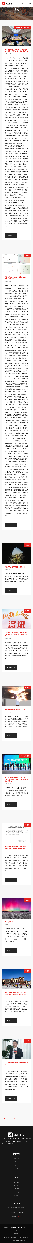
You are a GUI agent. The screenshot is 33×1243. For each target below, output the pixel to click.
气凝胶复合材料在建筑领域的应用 (15, 567)
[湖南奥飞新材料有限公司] (6, 3)
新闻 (16, 1168)
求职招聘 (16, 1189)
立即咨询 (19, 1217)
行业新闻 (27, 27)
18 (9, 1118)
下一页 (13, 1118)
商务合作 (16, 1192)
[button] (23, 3)
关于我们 (16, 1182)
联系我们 (16, 1195)
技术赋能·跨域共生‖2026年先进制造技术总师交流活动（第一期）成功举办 (16, 50)
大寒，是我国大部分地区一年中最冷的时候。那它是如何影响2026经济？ (16, 993)
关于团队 (16, 1185)
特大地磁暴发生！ (10, 922)
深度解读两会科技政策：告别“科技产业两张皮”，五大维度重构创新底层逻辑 (16, 634)
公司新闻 (22, 27)
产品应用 (16, 1158)
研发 (16, 1165)
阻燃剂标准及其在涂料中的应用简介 (16, 709)
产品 (16, 1162)
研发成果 (18, 27)
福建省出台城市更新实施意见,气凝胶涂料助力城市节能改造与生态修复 (16, 847)
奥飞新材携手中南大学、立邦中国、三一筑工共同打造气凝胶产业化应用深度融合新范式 (16, 779)
